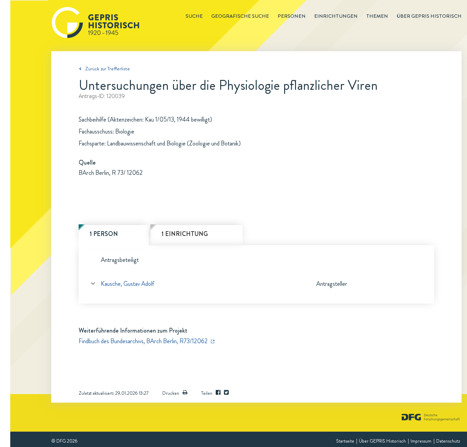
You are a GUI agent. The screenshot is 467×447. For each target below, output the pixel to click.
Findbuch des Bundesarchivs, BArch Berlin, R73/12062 (143, 341)
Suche (194, 16)
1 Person (104, 233)
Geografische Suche (240, 16)
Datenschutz (448, 440)
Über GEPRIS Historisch (382, 440)
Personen (292, 16)
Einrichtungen (336, 16)
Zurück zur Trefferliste (107, 68)
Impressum (421, 440)
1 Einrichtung (184, 233)
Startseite (345, 440)
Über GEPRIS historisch (429, 16)
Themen (377, 16)
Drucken (170, 393)
